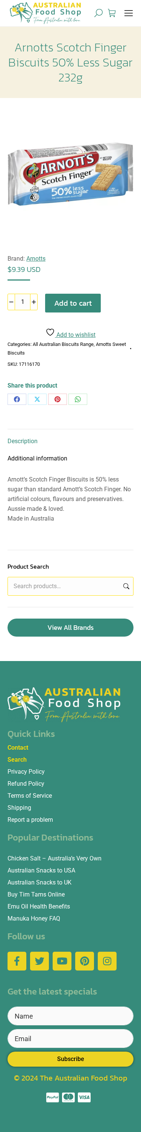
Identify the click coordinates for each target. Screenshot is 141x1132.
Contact (18, 747)
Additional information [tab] (37, 458)
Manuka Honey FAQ (34, 918)
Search (125, 586)
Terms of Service (30, 795)
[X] (37, 399)
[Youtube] (62, 961)
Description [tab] (23, 441)
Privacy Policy (26, 771)
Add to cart (73, 303)
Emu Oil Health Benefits (39, 906)
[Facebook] (17, 399)
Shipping (19, 807)
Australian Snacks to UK (39, 882)
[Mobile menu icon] (128, 13)
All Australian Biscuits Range (63, 344)
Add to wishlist (75, 334)
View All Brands (70, 627)
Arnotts (35, 258)
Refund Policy (26, 783)
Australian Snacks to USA (41, 870)
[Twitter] (39, 961)
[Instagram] (107, 961)
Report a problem (30, 819)
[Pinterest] (57, 399)
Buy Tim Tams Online (36, 894)
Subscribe (70, 1059)
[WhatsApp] (77, 399)
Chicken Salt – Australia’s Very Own (55, 858)
